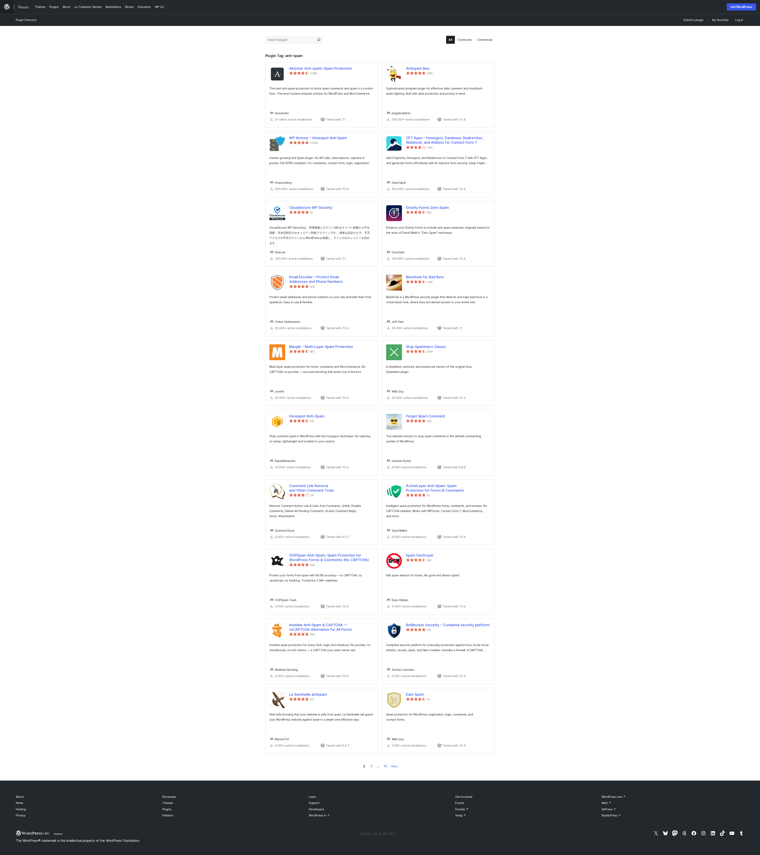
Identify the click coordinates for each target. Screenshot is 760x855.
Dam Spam (415, 694)
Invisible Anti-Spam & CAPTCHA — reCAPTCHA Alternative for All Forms (320, 627)
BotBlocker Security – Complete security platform (448, 625)
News (19, 803)
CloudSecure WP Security (310, 207)
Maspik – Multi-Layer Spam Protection (321, 347)
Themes (167, 803)
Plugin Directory (26, 20)
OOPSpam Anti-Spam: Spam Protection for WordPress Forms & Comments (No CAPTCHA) (329, 557)
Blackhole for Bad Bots (425, 277)
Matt (606, 803)
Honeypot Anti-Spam (306, 416)
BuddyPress (611, 815)
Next (394, 766)
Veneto (58, 833)
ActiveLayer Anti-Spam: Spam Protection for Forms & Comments (435, 488)
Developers (316, 809)
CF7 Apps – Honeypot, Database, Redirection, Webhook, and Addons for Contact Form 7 (444, 140)
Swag (460, 815)
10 (385, 766)
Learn (312, 796)
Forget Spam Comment (425, 416)
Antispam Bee (417, 68)
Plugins (167, 809)
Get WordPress (741, 7)
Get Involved (463, 796)
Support (314, 803)
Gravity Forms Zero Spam (427, 207)
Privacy (21, 815)
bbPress (609, 809)
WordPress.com (614, 796)
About (20, 796)
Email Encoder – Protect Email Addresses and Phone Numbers (316, 279)
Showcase (169, 796)
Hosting (21, 809)
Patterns (167, 815)
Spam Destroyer (420, 555)
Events (459, 803)
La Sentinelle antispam (308, 694)
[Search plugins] (319, 40)
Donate (461, 809)
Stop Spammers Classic (426, 347)
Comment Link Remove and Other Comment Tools (311, 488)
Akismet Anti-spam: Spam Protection (320, 68)
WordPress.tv (319, 815)
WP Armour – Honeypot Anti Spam (318, 138)
